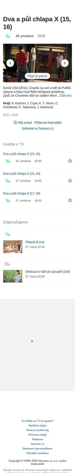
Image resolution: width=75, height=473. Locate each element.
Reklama (37, 439)
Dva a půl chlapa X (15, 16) (21, 154)
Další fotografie (65, 63)
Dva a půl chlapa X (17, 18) (21, 193)
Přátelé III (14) (34, 242)
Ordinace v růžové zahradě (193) (47, 271)
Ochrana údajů (37, 434)
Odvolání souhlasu (37, 453)
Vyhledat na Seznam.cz (38, 128)
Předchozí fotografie (10, 63)
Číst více (66, 95)
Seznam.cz (37, 443)
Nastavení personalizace (37, 448)
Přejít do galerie (37, 75)
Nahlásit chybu (38, 425)
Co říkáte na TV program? (37, 420)
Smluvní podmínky (37, 430)
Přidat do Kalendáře (48, 122)
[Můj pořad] (70, 161)
